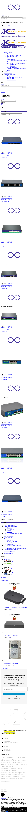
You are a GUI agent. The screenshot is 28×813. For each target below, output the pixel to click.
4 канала (9, 530)
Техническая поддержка (10, 74)
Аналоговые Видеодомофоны (11, 549)
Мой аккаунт (7, 749)
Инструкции (10, 75)
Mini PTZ (22, 762)
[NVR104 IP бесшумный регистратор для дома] (15, 604)
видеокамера (6, 776)
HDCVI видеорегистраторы (14, 55)
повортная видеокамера (16, 779)
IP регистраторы (11, 57)
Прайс (8, 53)
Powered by (4, 798)
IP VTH (6, 762)
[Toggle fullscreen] (4, 789)
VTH (24, 764)
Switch (18, 764)
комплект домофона (10, 778)
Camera (9, 757)
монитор (16, 778)
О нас (5, 71)
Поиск (24, 18)
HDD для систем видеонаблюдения (16, 63)
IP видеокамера (14, 762)
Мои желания (7, 750)
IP (12, 760)
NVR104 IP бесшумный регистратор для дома (15, 607)
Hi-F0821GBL (4, 331)
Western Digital (13, 64)
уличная (22, 779)
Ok (7, 811)
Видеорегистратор (8, 768)
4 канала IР (9, 542)
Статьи (5, 751)
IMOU (5, 534)
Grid (2, 103)
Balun (2, 757)
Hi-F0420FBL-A (5, 427)
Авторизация (7, 25)
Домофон (19, 768)
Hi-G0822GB (4, 288)
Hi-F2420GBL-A (5, 201)
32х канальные (10, 529)
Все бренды (7, 559)
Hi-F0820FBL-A (5, 379)
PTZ (6, 764)
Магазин (6, 746)
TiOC (22, 764)
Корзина (6, 747)
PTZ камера (12, 764)
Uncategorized (7, 546)
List (1, 104)
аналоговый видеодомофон (6, 774)
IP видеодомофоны (11, 62)
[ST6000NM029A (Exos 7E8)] (15, 660)
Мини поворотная (18, 770)
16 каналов (9, 528)
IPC (14, 760)
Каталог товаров (8, 52)
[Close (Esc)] (1, 789)
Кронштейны (10, 770)
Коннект (3, 770)
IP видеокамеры (11, 59)
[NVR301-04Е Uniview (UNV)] (15, 632)
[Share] (2, 789)
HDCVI (4, 760)
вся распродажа (5, 668)
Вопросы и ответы (11, 80)
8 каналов (9, 532)
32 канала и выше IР (12, 541)
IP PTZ (22, 760)
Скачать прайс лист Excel (10, 553)
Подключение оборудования (11, 742)
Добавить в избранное (6, 153)
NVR (2, 764)
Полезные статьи (8, 73)
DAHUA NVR (20, 757)
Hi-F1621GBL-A (5, 246)
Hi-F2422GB (4, 157)
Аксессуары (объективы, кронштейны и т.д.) (15, 548)
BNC (4, 757)
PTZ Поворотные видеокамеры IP (18, 60)
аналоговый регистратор (17, 774)
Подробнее (9, 152)
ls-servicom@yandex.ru (9, 732)
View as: (3, 102)
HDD (9, 760)
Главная (6, 50)
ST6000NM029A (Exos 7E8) (11, 663)
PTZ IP (8, 764)
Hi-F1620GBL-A (5, 472)
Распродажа (4, 580)
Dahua (13, 757)
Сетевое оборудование (12, 67)
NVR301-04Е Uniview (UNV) (11, 635)
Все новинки (4, 577)
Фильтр (2, 99)
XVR (3, 766)
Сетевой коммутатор (16, 772)
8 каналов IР (10, 544)
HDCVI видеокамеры (12, 56)
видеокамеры (16, 776)
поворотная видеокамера (6, 779)
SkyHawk (12, 66)
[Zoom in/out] (5, 789)
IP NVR (18, 760)
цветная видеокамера (5, 781)
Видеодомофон (9, 766)
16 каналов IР (10, 540)
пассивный (21, 778)
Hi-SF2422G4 (4, 516)
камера (20, 776)
